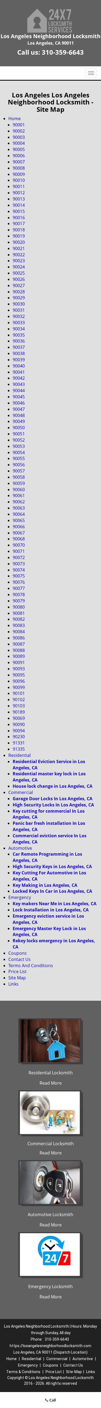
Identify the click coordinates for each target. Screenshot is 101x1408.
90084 (19, 632)
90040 (19, 366)
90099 (19, 687)
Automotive (20, 848)
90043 (19, 384)
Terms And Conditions (30, 966)
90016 (19, 218)
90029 (19, 298)
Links (13, 984)
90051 (19, 434)
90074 (19, 570)
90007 (19, 162)
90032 (19, 316)
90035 (19, 335)
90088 (19, 650)
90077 (19, 588)
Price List (17, 971)
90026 (19, 279)
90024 (19, 267)
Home (14, 119)
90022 (19, 255)
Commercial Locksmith (50, 1144)
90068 (19, 539)
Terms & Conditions (23, 1372)
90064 (19, 514)
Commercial (20, 792)
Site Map (17, 978)
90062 (19, 502)
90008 (19, 168)
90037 (19, 347)
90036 (19, 341)
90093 (19, 669)
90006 (19, 156)
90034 (19, 329)
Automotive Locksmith (50, 1214)
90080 (19, 607)
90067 (19, 533)
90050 (19, 428)
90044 (19, 390)
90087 (19, 644)
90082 (19, 619)
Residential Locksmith (51, 1073)
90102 (19, 700)
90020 (19, 242)
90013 (19, 199)
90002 (19, 131)
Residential (19, 755)
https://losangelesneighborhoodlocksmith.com (50, 1346)
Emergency (19, 897)
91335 (19, 749)
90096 (19, 681)
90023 (19, 261)
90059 (19, 483)
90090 (19, 724)
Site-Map (74, 1372)
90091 (19, 662)
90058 (19, 477)
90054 (19, 452)
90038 (19, 353)
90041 (19, 372)
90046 (19, 403)
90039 (19, 360)
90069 (19, 718)
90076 (19, 582)
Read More (51, 1083)
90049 (19, 421)
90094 (19, 731)
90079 (19, 601)
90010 (19, 180)
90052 (19, 440)
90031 (19, 310)
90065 (19, 520)
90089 (19, 656)
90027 (19, 285)
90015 (19, 211)
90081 (19, 613)
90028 (19, 292)
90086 (19, 638)
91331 (19, 743)
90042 (19, 378)
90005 (19, 149)
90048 (19, 415)
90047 (19, 409)
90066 (19, 527)
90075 (19, 576)
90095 (19, 675)
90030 (19, 304)
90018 (19, 230)
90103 (19, 706)
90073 (19, 564)
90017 (19, 224)
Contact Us (19, 959)
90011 (19, 186)
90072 (19, 557)
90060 (19, 490)
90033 (19, 323)
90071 (19, 551)
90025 (19, 273)
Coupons (17, 953)
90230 (19, 737)
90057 (19, 471)
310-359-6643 (63, 52)
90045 (19, 397)
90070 (19, 545)
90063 (19, 508)
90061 (19, 495)
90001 (19, 125)
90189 (19, 712)
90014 (19, 205)
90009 (19, 174)
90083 (19, 625)
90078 (19, 595)
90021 (19, 248)
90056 (19, 465)
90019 (19, 236)
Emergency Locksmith (50, 1286)
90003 (19, 137)
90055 (19, 458)
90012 (19, 193)
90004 (19, 143)
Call (52, 1400)
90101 (19, 693)
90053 (19, 446)
